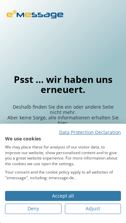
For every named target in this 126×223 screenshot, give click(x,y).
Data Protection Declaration (90, 132)
